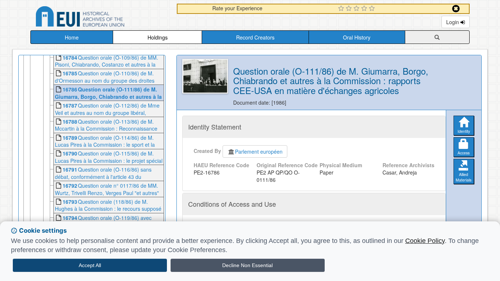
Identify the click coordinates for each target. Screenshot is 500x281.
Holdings (158, 37)
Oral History (356, 37)
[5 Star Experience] (373, 8)
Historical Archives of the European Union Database (100, 17)
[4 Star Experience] (365, 8)
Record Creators (255, 37)
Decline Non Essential (247, 265)
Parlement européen (259, 151)
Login (453, 22)
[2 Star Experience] (350, 8)
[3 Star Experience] (357, 8)
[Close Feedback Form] (456, 8)
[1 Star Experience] (342, 8)
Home (72, 37)
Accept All (90, 265)
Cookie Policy (425, 240)
